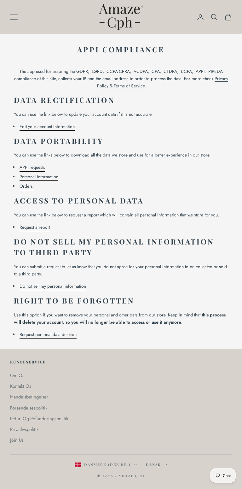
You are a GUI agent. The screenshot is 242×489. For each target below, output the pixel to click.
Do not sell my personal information (53, 286)
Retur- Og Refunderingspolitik (39, 418)
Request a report (35, 227)
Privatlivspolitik (24, 429)
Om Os (17, 375)
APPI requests (32, 167)
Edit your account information (47, 126)
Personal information (39, 177)
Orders (26, 186)
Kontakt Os (20, 386)
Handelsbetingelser (29, 396)
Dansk (153, 464)
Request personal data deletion (48, 334)
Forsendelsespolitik (28, 407)
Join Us (17, 440)
